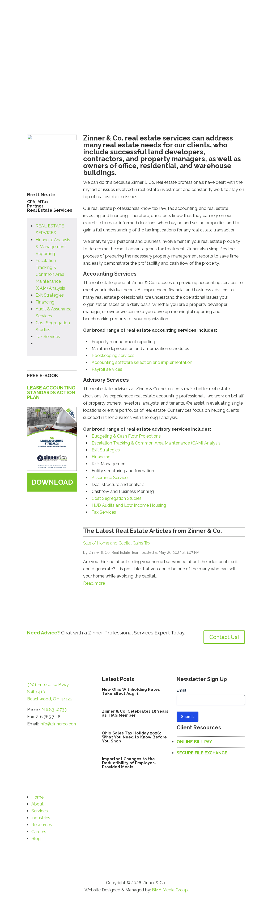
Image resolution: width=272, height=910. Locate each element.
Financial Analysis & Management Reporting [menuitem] (53, 246)
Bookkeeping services (113, 355)
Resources (166, 14)
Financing (101, 456)
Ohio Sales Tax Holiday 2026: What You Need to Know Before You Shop (134, 737)
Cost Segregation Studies (117, 498)
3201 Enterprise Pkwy (48, 684)
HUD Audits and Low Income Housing (129, 505)
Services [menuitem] (39, 810)
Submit (187, 716)
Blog (218, 14)
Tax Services (104, 512)
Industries (135, 14)
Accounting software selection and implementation (142, 362)
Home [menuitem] (37, 797)
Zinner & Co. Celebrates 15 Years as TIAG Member (135, 713)
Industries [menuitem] (40, 817)
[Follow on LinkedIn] (52, 735)
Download (52, 482)
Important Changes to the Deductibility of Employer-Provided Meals (129, 763)
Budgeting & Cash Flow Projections (126, 436)
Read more (94, 583)
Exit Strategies (106, 449)
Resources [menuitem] (41, 824)
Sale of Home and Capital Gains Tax (116, 543)
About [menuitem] (37, 804)
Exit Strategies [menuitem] (50, 295)
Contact (237, 14)
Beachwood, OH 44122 (50, 698)
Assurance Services (111, 477)
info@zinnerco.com (59, 723)
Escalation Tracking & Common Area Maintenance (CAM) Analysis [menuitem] (50, 274)
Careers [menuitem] (38, 831)
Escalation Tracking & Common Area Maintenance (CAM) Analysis (156, 443)
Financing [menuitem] (45, 302)
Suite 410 (36, 691)
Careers (195, 14)
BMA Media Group (170, 889)
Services (106, 14)
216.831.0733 (54, 709)
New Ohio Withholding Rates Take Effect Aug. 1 (131, 691)
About (81, 14)
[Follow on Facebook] (31, 735)
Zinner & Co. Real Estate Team (115, 552)
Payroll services (107, 369)
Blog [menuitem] (36, 838)
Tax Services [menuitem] (48, 336)
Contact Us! (224, 637)
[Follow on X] (42, 735)
